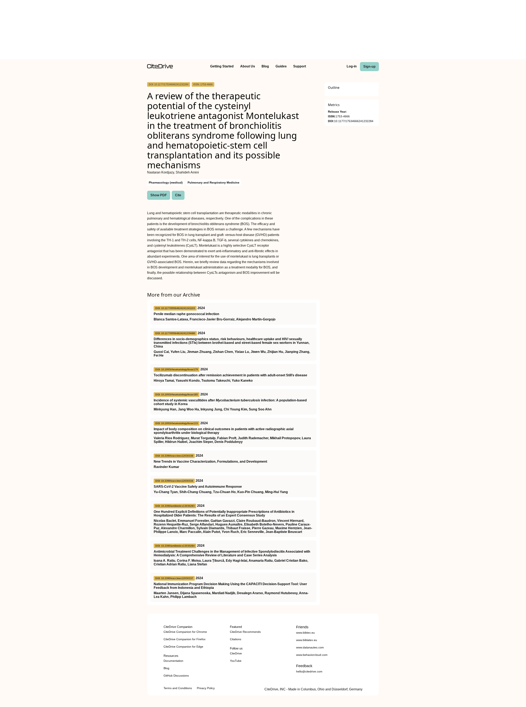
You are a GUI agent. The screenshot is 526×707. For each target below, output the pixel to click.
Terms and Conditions (178, 688)
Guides (281, 66)
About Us (247, 66)
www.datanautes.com (310, 647)
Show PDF (158, 195)
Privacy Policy (206, 688)
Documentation (173, 660)
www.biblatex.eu (306, 640)
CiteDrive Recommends (245, 631)
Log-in (352, 66)
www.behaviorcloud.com (312, 654)
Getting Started (222, 66)
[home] (160, 67)
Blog (265, 66)
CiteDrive (236, 653)
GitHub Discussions (176, 675)
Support (299, 66)
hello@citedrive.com (309, 671)
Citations (235, 639)
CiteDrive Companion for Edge (183, 646)
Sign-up (369, 66)
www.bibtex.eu (305, 632)
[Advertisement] (263, 30)
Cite (178, 195)
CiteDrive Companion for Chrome (185, 631)
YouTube (235, 660)
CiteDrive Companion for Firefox (184, 639)
